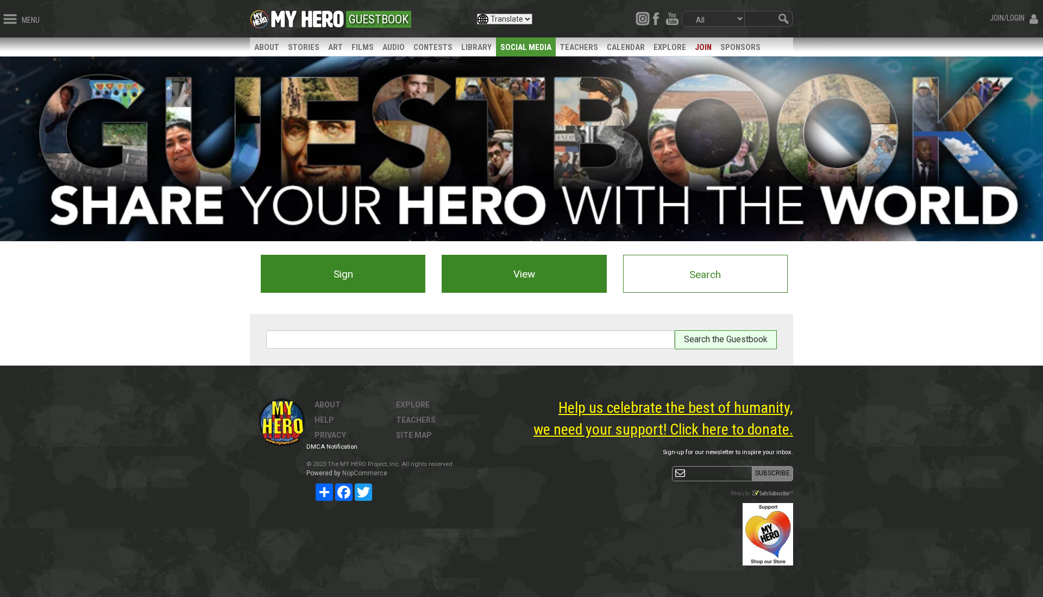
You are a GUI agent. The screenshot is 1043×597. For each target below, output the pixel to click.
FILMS (362, 47)
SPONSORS (740, 47)
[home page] (307, 16)
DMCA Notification (331, 446)
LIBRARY (476, 47)
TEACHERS (579, 47)
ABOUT (266, 47)
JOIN (703, 47)
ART (335, 47)
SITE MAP (414, 435)
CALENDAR (626, 47)
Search (705, 274)
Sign (343, 274)
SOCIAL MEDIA (525, 47)
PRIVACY (330, 435)
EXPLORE (670, 47)
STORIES (303, 47)
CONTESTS (433, 47)
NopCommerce (364, 473)
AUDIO (393, 47)
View (524, 274)
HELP (324, 420)
